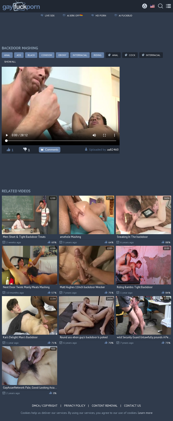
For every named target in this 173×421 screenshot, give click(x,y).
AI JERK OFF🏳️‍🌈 (74, 15)
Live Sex (49, 15)
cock (131, 55)
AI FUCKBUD (125, 15)
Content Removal (105, 405)
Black (31, 55)
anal (115, 55)
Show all (10, 61)
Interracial (80, 55)
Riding (97, 55)
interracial (152, 55)
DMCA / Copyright (45, 405)
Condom (46, 55)
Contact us (132, 405)
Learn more (145, 412)
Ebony (62, 55)
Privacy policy (74, 405)
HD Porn (100, 15)
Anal (7, 55)
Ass (19, 55)
